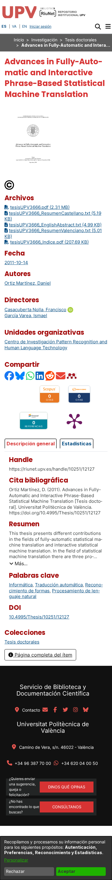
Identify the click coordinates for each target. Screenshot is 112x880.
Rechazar (15, 871)
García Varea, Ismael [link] (25, 315)
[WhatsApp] (30, 375)
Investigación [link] (44, 39)
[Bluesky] (20, 375)
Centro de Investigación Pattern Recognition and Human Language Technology (55, 344)
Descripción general (31, 444)
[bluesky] (86, 710)
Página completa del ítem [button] (42, 655)
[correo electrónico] (45, 710)
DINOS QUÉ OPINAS (66, 787)
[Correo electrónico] (61, 375)
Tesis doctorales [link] (80, 39)
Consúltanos (66, 806)
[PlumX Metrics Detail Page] (74, 421)
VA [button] (14, 26)
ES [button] (3, 26)
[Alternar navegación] (108, 26)
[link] (21, 642)
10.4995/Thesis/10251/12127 (39, 617)
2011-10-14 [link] (16, 262)
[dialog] (56, 858)
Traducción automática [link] (59, 585)
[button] (98, 26)
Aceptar (66, 871)
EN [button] (24, 26)
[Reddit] (50, 375)
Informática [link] (21, 585)
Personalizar (16, 859)
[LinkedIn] (40, 375)
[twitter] (65, 710)
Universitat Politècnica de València (53, 727)
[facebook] (55, 710)
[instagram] (75, 710)
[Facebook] (9, 375)
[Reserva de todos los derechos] (9, 184)
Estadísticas (76, 444)
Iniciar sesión (41, 26)
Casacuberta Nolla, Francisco (35, 309)
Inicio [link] (19, 39)
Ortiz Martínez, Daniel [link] (27, 283)
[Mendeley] (72, 375)
